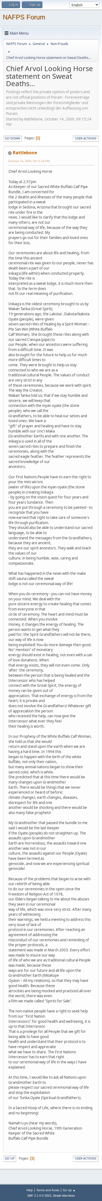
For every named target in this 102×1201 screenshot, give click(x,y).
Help (29, 1190)
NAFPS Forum (24, 17)
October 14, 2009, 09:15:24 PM (29, 161)
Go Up (9, 1158)
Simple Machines (64, 1195)
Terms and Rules (47, 1190)
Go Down (12, 138)
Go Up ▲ (69, 1190)
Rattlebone (25, 153)
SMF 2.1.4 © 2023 (39, 1195)
